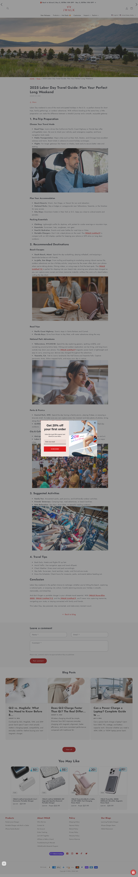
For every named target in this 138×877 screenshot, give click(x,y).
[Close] (95, 423)
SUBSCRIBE (55, 449)
